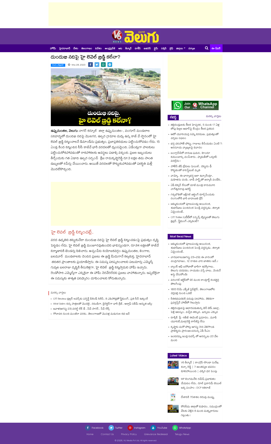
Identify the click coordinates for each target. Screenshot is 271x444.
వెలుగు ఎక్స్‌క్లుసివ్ (58, 65)
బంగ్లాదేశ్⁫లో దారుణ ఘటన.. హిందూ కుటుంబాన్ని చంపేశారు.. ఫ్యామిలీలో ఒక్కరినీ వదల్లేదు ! (194, 157)
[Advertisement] (135, 14)
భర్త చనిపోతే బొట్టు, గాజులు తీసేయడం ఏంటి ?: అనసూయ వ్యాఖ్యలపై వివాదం (196, 146)
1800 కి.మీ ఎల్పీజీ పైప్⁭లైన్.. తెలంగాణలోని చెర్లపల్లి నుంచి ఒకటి (193, 291)
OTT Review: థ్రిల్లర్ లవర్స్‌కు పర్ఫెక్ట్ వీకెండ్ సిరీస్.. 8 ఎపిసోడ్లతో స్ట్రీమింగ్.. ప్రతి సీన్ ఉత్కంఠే (100, 299)
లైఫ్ (171, 49)
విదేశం (98, 49)
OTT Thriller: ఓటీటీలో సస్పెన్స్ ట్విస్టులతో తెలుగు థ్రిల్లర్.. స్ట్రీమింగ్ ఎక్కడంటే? (195, 219)
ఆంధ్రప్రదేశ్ (110, 49)
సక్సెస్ (164, 49)
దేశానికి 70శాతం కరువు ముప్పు (197, 397)
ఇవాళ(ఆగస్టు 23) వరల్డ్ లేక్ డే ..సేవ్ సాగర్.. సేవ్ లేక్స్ (81, 309)
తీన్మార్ (128, 49)
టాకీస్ (138, 49)
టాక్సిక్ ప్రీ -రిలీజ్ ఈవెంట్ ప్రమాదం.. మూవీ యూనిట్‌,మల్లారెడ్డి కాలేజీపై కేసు (194, 320)
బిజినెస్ (147, 49)
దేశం (75, 49)
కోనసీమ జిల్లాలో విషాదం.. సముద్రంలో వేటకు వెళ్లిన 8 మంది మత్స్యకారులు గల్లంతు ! (201, 411)
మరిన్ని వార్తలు (213, 116)
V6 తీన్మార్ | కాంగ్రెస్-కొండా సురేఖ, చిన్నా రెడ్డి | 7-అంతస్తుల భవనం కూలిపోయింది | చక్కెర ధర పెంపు (200, 367)
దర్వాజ (192, 49)
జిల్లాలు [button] (179, 49)
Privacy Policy (129, 434)
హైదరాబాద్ (64, 49)
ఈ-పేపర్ (216, 49)
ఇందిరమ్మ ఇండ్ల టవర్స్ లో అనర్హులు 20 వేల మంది (194, 338)
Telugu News (182, 434)
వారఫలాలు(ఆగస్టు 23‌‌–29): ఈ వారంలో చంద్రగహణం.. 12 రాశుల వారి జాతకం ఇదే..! (194, 259)
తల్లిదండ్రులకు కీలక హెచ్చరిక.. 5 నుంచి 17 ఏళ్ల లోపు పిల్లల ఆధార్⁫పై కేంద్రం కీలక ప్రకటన (195, 127)
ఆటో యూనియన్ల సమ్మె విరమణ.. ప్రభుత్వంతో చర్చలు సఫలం (195, 136)
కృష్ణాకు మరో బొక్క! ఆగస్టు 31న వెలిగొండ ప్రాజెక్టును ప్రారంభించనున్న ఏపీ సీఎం (192, 329)
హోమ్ (53, 49)
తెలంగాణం (86, 49)
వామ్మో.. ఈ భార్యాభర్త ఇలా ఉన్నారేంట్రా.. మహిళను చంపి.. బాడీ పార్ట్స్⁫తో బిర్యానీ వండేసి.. (196, 178)
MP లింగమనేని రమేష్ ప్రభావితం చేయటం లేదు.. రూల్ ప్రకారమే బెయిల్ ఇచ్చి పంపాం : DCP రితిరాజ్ (201, 383)
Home (90, 434)
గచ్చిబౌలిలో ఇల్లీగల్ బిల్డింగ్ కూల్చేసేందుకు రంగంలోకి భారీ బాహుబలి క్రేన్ (193, 197)
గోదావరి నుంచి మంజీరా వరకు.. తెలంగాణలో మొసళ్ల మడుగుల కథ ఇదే (91, 314)
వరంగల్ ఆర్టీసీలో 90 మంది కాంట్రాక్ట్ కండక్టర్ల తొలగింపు (195, 282)
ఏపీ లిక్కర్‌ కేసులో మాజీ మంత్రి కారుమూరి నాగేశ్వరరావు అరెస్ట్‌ (193, 187)
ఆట (120, 49)
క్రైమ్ (156, 49)
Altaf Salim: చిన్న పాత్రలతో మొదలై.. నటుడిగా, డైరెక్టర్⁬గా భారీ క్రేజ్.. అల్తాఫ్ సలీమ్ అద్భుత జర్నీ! (102, 304)
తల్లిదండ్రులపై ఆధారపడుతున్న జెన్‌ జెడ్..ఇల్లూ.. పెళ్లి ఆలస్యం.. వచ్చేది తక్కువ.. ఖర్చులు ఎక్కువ (195, 310)
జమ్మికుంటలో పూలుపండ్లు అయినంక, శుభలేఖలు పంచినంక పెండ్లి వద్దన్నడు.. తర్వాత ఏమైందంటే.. (195, 208)
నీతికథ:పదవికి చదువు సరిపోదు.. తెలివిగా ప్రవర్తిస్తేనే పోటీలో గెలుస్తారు (192, 301)
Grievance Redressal (156, 434)
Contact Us (107, 434)
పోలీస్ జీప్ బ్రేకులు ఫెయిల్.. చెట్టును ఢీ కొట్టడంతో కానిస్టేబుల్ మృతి (191, 169)
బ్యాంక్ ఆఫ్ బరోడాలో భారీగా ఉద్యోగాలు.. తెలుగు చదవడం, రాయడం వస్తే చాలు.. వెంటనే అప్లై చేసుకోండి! (196, 271)
